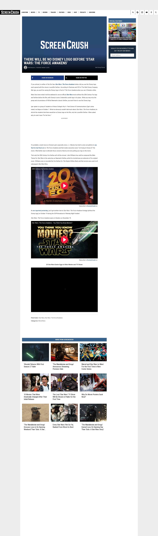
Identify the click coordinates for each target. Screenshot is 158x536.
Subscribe (92, 12)
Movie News (41, 321)
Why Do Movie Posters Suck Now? (92, 395)
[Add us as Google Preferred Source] (137, 12)
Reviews (45, 12)
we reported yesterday (40, 210)
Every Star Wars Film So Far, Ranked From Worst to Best (63, 426)
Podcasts (83, 12)
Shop (75, 12)
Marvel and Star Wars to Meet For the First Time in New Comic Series (93, 366)
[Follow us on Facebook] (151, 12)
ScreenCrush (91, 206)
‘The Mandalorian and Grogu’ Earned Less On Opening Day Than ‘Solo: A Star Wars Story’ (93, 427)
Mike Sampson (31, 67)
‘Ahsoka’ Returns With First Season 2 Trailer (34, 365)
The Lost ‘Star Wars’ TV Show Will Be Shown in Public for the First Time (64, 396)
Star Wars (69, 95)
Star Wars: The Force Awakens (64, 84)
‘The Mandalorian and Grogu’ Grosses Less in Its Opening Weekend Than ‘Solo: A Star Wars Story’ (34, 427)
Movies (33, 12)
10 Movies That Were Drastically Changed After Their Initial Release (35, 396)
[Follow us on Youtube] (146, 12)
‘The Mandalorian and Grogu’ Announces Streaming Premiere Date (63, 366)
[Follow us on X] (156, 12)
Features (61, 12)
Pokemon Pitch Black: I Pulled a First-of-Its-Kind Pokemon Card (121, 38)
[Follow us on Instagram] (142, 12)
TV (39, 12)
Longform (25, 12)
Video (69, 12)
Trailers (53, 12)
